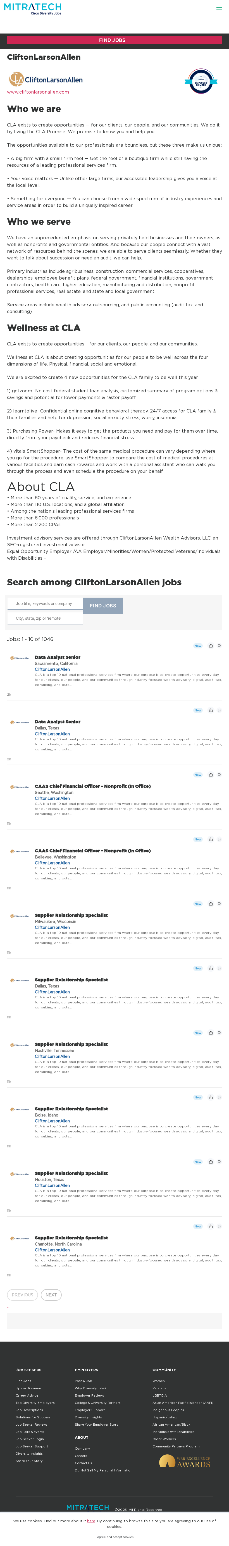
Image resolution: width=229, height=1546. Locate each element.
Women (158, 1381)
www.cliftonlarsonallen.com (38, 91)
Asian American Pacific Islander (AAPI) (182, 1402)
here (91, 1521)
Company (82, 1448)
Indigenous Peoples (168, 1410)
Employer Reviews (89, 1395)
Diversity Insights (29, 1453)
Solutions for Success (33, 1417)
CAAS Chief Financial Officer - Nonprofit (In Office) (93, 786)
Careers (81, 1455)
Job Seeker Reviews (31, 1424)
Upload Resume (28, 1388)
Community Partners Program (176, 1446)
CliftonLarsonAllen (52, 669)
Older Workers (164, 1439)
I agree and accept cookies (114, 1536)
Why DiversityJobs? (90, 1388)
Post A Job (83, 1381)
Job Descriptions (29, 1410)
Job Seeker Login (30, 1439)
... (8, 1306)
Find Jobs (23, 1381)
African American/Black (171, 1424)
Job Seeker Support (32, 1446)
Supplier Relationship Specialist (71, 915)
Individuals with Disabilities (173, 1431)
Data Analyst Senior (57, 657)
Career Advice (27, 1395)
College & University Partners (98, 1402)
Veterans (159, 1388)
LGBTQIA (159, 1395)
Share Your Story (29, 1461)
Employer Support (90, 1410)
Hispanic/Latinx (164, 1417)
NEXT (51, 1295)
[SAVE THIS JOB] (219, 645)
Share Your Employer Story (96, 1424)
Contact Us (83, 1463)
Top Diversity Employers (35, 1402)
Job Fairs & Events (30, 1431)
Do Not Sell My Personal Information (103, 1470)
